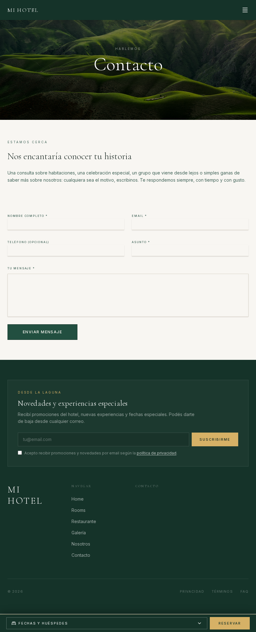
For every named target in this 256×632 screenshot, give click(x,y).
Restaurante (83, 521)
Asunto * (141, 242)
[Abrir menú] (245, 10)
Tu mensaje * (21, 268)
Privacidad (192, 591)
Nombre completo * (27, 216)
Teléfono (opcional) (28, 242)
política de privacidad (156, 453)
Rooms (78, 510)
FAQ (244, 591)
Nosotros (80, 543)
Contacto (80, 555)
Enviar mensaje (42, 332)
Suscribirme (214, 439)
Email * (139, 216)
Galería (78, 532)
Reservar (230, 623)
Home (77, 499)
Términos (222, 591)
